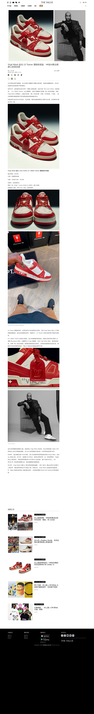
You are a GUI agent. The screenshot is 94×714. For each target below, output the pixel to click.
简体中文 (10, 636)
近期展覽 (30, 6)
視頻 (35, 6)
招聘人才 (26, 636)
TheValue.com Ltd (47, 645)
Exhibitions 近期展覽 (39, 604)
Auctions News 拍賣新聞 (40, 514)
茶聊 (41, 6)
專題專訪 (16, 6)
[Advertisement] (33, 489)
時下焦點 (9, 6)
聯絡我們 (26, 635)
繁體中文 (10, 635)
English (9, 638)
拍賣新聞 (23, 6)
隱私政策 (26, 638)
